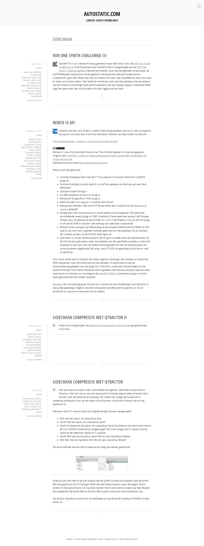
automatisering (35, 141)
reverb (32, 166)
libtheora (29, 342)
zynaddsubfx (36, 96)
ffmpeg (38, 336)
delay (34, 77)
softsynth (25, 90)
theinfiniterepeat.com (95, 162)
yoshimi (38, 93)
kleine (129, 130)
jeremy (39, 68)
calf (30, 72)
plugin (27, 406)
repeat (38, 163)
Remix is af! (64, 122)
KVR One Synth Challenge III (80, 55)
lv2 (40, 158)
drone (38, 144)
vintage (31, 93)
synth (32, 90)
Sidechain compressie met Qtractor (88, 382)
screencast (27, 347)
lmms (35, 158)
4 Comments (36, 178)
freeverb (26, 80)
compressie (31, 334)
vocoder (29, 171)
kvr (29, 82)
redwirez (31, 163)
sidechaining (36, 409)
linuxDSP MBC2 (107, 273)
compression (35, 74)
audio (26, 72)
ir (34, 155)
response (25, 166)
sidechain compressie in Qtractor (108, 325)
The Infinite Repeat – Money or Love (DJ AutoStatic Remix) (85, 141)
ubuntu (38, 90)
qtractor (34, 85)
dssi (39, 77)
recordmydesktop (33, 344)
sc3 (40, 85)
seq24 (29, 88)
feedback (37, 147)
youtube (38, 355)
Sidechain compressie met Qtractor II (90, 317)
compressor (26, 77)
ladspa (38, 155)
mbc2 (26, 160)
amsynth (32, 139)
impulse (38, 152)
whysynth (37, 171)
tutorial (24, 352)
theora (38, 350)
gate (33, 80)
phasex (38, 403)
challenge (37, 72)
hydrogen (30, 152)
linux (39, 82)
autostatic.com (102, 14)
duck (39, 334)
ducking (31, 336)
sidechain (37, 88)
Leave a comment (34, 100)
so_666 (38, 168)
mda (31, 160)
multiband (25, 85)
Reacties (57, 284)
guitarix (38, 150)
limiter (34, 82)
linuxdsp (29, 158)
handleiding (27, 339)
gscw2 (31, 150)
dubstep (29, 147)
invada (38, 80)
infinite (30, 155)
